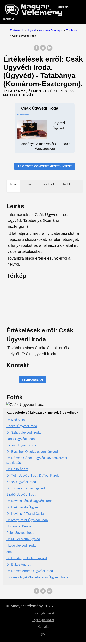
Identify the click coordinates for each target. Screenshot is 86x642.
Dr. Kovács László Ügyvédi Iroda (29, 501)
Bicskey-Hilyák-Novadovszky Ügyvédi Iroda (37, 577)
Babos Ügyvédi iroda (21, 445)
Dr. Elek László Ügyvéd (23, 507)
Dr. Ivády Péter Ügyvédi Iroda (27, 520)
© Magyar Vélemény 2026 (29, 606)
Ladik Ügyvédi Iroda (20, 439)
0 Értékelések (23, 115)
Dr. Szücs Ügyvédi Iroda (23, 432)
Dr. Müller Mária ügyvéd (23, 539)
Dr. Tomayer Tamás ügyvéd (25, 488)
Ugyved (31, 30)
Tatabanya (72, 30)
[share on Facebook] (36, 49)
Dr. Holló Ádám (17, 469)
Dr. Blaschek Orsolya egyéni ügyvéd (32, 451)
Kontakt (8, 19)
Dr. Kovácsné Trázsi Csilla (25, 513)
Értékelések (17, 30)
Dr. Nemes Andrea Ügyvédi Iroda (29, 571)
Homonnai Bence (18, 526)
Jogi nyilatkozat (43, 613)
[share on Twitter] (43, 49)
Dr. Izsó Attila (15, 420)
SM (43, 634)
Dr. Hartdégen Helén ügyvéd (26, 558)
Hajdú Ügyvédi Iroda (21, 545)
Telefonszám (32, 379)
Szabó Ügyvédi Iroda (21, 494)
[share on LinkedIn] (49, 49)
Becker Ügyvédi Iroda (21, 426)
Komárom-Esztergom (51, 30)
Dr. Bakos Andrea (18, 564)
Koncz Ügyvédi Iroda (21, 482)
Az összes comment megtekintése (45, 166)
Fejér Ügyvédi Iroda (20, 532)
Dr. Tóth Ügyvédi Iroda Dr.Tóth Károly (32, 475)
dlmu (9, 552)
